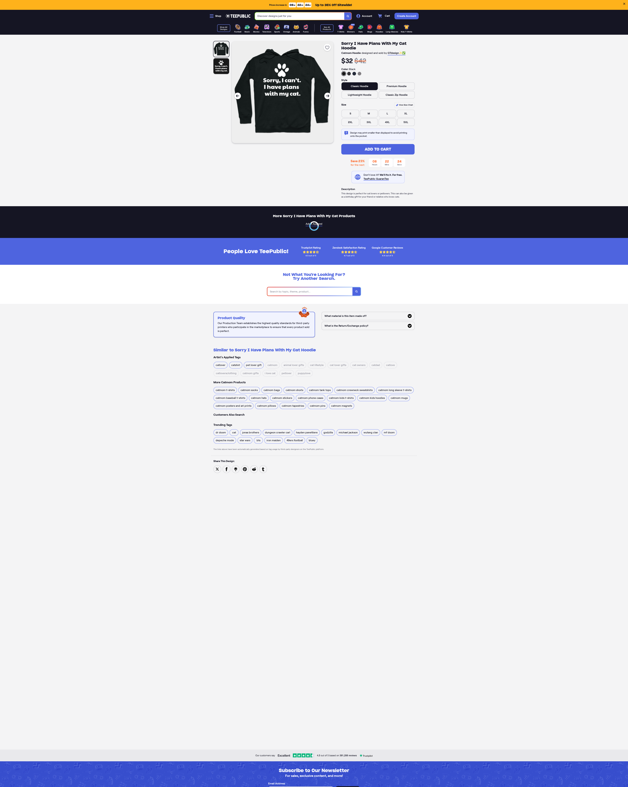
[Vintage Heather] (359, 73)
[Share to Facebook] (226, 469)
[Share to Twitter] (217, 469)
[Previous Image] (238, 95)
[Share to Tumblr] (263, 469)
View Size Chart (405, 105)
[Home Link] (238, 16)
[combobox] (299, 16)
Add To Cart (378, 149)
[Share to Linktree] (236, 469)
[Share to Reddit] (254, 469)
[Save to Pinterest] (245, 469)
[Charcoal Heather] (349, 73)
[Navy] (354, 73)
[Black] (344, 73)
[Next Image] (327, 95)
